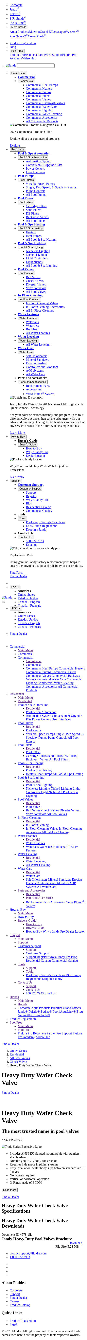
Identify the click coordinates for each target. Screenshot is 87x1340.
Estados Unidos (28, 598)
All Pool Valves (57, 814)
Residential (17, 149)
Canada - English (29, 602)
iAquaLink (18, 23)
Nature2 (22, 36)
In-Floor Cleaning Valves (42, 828)
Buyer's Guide (27, 444)
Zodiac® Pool (49, 1011)
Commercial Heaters (72, 668)
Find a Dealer (18, 576)
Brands (14, 997)
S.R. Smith (18, 18)
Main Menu (25, 650)
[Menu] (3, 66)
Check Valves (50, 810)
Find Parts (16, 572)
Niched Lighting (62, 788)
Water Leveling (28, 336)
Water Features (28, 314)
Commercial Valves (39, 675)
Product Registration (23, 43)
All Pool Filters (59, 759)
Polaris (15, 14)
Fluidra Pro (17, 54)
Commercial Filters (64, 672)
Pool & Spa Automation (34, 153)
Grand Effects (49, 32)
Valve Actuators (36, 814)
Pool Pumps (26, 176)
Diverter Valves (70, 810)
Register (42, 957)
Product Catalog (20, 1305)
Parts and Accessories (32, 381)
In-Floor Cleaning (30, 295)
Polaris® (34, 1011)
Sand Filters (55, 755)
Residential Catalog (39, 960)
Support (15, 480)
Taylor (63, 32)
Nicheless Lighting (38, 788)
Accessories (58, 902)
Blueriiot (34, 32)
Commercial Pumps (39, 672)
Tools (22, 518)
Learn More (17, 432)
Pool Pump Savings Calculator (46, 975)
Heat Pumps (44, 774)
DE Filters (69, 755)
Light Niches (49, 792)
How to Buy (18, 436)
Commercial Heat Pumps (42, 668)
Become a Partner (35, 54)
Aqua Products (19, 32)
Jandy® (23, 1011)
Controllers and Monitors (53, 883)
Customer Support (31, 484)
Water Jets (46, 846)
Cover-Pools (37, 36)
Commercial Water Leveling (56, 683)
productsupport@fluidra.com (28, 1253)
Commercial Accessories (42, 686)
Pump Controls (58, 737)
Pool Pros (17, 50)
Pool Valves (26, 269)
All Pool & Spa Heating (68, 774)
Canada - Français (29, 605)
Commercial (18, 73)
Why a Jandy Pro (54, 931)
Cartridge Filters (36, 755)
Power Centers (42, 719)
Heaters (31, 774)
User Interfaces (61, 719)
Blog (13, 47)
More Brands (18, 27)
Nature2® (24, 1015)
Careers (14, 1301)
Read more (9, 1189)
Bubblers (59, 846)
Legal (13, 1324)
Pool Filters (25, 198)
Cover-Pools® (40, 1015)
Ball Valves (33, 810)
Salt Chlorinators (37, 879)
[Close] (3, 602)
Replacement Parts (38, 902)
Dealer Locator (75, 931)
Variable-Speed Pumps (41, 734)
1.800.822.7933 (20, 1257)
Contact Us (26, 537)
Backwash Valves (37, 759)
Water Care (26, 348)
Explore (15, 145)
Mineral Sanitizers (60, 879)
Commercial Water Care (51, 679)
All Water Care (46, 886)
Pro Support (54, 54)
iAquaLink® (67, 1011)
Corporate (16, 5)
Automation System (39, 715)
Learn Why (17, 476)
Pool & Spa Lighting (32, 243)
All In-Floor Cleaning (55, 832)
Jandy (14, 9)
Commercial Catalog (65, 960)
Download (75, 1243)
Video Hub (29, 58)
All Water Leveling (38, 865)
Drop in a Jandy (52, 978)
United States (26, 594)
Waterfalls (32, 846)
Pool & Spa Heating (31, 224)
